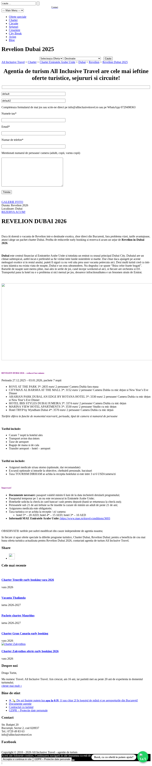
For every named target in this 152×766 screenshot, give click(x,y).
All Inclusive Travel (13, 62)
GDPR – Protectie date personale (28, 710)
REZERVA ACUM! (13, 212)
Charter (13, 20)
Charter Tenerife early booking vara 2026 (27, 579)
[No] (73, 760)
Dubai (82, 62)
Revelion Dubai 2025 (115, 62)
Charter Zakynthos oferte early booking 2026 (30, 651)
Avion (12, 36)
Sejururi (13, 26)
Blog (12, 40)
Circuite (13, 23)
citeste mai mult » (11, 685)
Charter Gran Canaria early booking (24, 633)
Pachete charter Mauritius (17, 615)
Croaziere (14, 30)
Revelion (94, 62)
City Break (15, 33)
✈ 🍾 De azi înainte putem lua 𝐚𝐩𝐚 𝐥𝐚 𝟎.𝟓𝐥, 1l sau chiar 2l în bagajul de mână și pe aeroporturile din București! (73, 700)
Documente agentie (20, 703)
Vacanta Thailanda (13, 597)
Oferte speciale (17, 16)
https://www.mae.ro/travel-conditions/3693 (85, 518)
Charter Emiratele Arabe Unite (57, 62)
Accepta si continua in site (17, 759)
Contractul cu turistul (21, 707)
